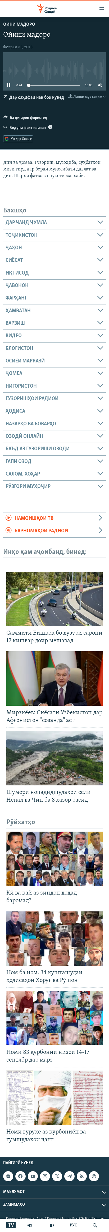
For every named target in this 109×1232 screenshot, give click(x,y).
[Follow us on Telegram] (69, 1176)
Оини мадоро (19, 24)
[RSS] (82, 1176)
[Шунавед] (30, 1225)
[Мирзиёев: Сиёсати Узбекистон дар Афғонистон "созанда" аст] (54, 678)
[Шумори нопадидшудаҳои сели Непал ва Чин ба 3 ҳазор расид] (54, 758)
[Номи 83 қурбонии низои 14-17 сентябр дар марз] (54, 1018)
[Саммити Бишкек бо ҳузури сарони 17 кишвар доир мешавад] (54, 599)
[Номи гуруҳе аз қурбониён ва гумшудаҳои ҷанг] (54, 1098)
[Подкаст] (94, 1176)
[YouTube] (52, 1225)
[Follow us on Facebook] (20, 1176)
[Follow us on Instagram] (45, 1176)
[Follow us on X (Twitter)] (57, 1176)
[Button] (25, 119)
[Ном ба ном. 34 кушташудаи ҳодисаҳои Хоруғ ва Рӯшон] (54, 938)
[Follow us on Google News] (8, 1176)
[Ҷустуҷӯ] (95, 1225)
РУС (73, 1225)
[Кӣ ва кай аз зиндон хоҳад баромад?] (54, 859)
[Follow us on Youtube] (33, 1176)
